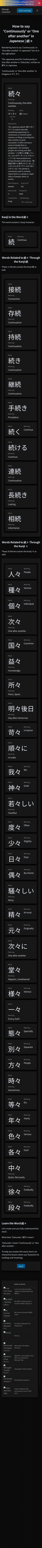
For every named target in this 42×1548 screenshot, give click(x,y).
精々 (14, 914)
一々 (14, 1009)
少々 (14, 843)
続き (14, 360)
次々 (14, 621)
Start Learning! (25, 10)
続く (14, 431)
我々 (14, 771)
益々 (14, 661)
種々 (14, 589)
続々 (14, 93)
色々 (14, 1136)
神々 (14, 787)
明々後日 (21, 708)
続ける (18, 447)
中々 (14, 1167)
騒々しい (21, 890)
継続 (14, 384)
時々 (14, 1080)
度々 (14, 827)
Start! (21, 1266)
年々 (14, 1120)
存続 (14, 313)
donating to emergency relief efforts (20, 4)
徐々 (14, 1191)
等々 (14, 1104)
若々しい (21, 803)
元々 (14, 930)
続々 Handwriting (27, 202)
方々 (14, 1064)
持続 (14, 336)
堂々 (14, 969)
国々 (14, 645)
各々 (14, 1152)
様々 (14, 993)
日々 (14, 859)
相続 (14, 518)
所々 (14, 684)
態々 (14, 1033)
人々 (14, 574)
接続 (14, 289)
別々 (14, 1049)
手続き (18, 407)
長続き (18, 494)
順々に (18, 748)
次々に (18, 946)
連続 (14, 471)
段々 (14, 1207)
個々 (14, 605)
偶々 (14, 874)
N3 (22, 186)
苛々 (14, 732)
